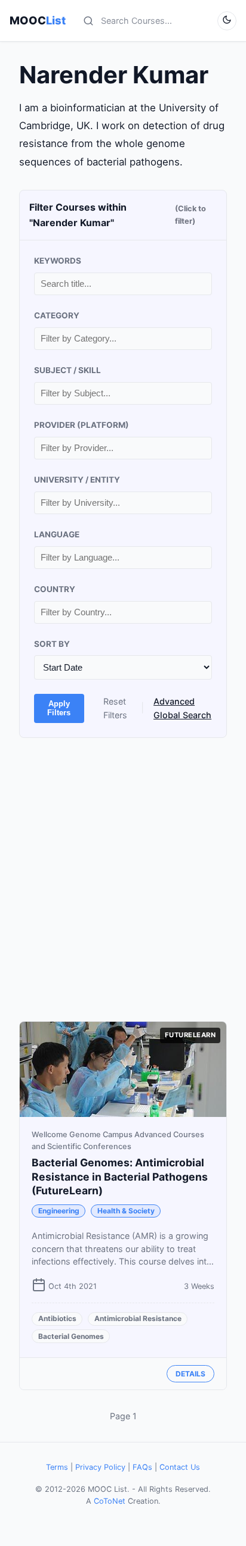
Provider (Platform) (81, 425)
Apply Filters (58, 708)
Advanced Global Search (182, 708)
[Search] (88, 21)
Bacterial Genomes (71, 1336)
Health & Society (126, 1210)
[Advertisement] (123, 879)
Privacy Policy (100, 1467)
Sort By (52, 644)
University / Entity (77, 479)
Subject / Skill (67, 370)
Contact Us (179, 1467)
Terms (57, 1467)
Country (54, 589)
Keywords (57, 260)
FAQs (142, 1467)
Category (56, 315)
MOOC (38, 20)
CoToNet (109, 1501)
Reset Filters (115, 708)
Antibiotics (57, 1318)
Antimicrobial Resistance (138, 1318)
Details (190, 1373)
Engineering (58, 1210)
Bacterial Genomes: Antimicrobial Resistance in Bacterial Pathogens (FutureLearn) (120, 1176)
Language (56, 534)
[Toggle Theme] (226, 20)
